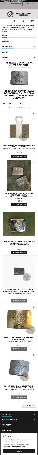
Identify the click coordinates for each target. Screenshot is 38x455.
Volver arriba (29, 406)
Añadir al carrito (19, 156)
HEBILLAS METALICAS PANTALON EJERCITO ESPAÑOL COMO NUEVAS (19, 242)
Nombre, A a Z (12, 103)
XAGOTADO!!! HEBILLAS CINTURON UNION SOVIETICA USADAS (19, 339)
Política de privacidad (16, 447)
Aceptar (19, 451)
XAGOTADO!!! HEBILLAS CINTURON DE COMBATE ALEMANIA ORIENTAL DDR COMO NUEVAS (19, 291)
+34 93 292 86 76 (16, 4)
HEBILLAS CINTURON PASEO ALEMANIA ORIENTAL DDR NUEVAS (19, 194)
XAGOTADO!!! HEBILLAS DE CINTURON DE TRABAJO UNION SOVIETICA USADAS (19, 387)
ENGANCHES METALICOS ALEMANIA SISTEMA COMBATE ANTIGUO (19, 146)
